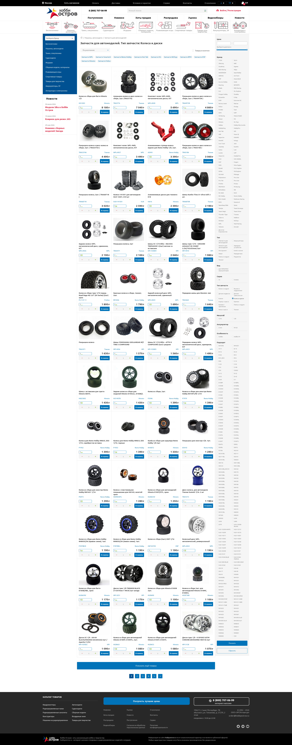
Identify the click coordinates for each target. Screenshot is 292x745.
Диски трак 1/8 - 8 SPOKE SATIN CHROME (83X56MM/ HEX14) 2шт (196, 638)
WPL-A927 (117, 152)
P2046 (150, 398)
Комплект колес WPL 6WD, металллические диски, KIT (159, 97)
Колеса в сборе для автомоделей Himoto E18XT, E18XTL (162, 638)
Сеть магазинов (71, 3)
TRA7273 (185, 497)
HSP (177, 546)
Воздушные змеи (79, 716)
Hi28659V (82, 595)
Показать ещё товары (146, 665)
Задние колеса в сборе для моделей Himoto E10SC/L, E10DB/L (128, 392)
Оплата (95, 3)
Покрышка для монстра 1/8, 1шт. (196, 440)
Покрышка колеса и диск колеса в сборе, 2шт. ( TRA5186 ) (196, 146)
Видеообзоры (215, 17)
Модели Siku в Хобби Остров (56, 108)
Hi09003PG (117, 497)
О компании (210, 3)
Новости (239, 17)
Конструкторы (48, 716)
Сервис (166, 3)
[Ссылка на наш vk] (243, 726)
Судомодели (108, 30)
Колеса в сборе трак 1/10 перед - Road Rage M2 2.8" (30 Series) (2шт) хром (93, 295)
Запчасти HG (156, 57)
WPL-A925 (186, 349)
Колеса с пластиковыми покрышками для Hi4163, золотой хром (127, 492)
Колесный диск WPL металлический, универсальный (196, 540)
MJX (142, 201)
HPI (177, 251)
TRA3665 (185, 300)
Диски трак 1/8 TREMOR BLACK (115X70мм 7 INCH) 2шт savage (126, 589)
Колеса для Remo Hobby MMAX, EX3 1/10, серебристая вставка (94, 441)
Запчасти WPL (87, 57)
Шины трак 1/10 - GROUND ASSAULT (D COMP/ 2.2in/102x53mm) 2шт (193, 246)
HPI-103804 (152, 251)
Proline (107, 300)
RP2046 (116, 300)
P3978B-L (116, 546)
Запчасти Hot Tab (141, 57)
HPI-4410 (185, 251)
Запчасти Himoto (88, 61)
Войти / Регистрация (230, 10)
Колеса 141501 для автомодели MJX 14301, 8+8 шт (126, 195)
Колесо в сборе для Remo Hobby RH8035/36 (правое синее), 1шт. (92, 540)
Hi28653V (151, 497)
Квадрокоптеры (49, 705)
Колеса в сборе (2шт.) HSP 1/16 (161, 539)
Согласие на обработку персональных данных (136, 726)
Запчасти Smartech (103, 57)
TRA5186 (185, 152)
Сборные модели (79, 712)
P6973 (81, 497)
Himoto (107, 103)
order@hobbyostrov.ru (239, 715)
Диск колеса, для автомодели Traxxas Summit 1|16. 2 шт (195, 491)
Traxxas (141, 103)
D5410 (184, 447)
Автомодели (77, 705)
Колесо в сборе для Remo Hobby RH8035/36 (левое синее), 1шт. (127, 540)
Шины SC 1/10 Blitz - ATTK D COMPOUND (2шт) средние (160, 343)
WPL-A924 (151, 300)
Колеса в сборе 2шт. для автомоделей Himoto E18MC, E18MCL (194, 590)
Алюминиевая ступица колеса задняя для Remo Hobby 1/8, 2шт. (162, 146)
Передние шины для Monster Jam (196, 293)
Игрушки (127, 30)
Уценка (192, 17)
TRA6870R (186, 201)
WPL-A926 (82, 251)
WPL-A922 (186, 546)
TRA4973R (186, 103)
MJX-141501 (118, 201)
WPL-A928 (151, 103)
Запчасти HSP (199, 57)
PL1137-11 (83, 300)
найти (205, 10)
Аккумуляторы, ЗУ (221, 30)
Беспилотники (52, 30)
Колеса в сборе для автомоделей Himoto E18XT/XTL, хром (162, 491)
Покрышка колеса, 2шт (123, 244)
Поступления (95, 17)
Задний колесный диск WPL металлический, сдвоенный (160, 294)
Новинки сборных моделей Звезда (55, 129)
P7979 (184, 398)
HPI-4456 (116, 349)
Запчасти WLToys (170, 57)
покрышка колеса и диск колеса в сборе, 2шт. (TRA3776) (127, 97)
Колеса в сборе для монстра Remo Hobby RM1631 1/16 (93, 491)
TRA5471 (116, 251)
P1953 (115, 447)
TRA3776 (116, 103)
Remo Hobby (174, 152)
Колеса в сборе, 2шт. (156, 391)
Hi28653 (151, 644)
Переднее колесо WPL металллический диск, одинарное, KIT (197, 344)
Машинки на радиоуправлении (55, 720)
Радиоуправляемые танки (53, 708)
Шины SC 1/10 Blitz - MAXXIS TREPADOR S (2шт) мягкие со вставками (160, 246)
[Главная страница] (81, 38)
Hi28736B (185, 595)
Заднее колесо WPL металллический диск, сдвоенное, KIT (93, 246)
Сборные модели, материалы (146, 31)
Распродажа (171, 17)
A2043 (150, 152)
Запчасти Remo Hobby (122, 57)
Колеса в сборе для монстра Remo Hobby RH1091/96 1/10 (196, 392)
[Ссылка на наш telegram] (238, 726)
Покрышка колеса (86, 342)
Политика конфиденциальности (159, 726)
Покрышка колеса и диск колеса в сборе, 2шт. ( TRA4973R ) (196, 97)
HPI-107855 (83, 644)
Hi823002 (82, 398)
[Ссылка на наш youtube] (247, 726)
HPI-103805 (152, 349)
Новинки (119, 17)
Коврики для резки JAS (57, 119)
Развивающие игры (164, 30)
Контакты (187, 3)
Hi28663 (116, 644)
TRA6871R (82, 201)
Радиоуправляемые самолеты (55, 712)
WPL (177, 103)
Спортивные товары (183, 30)
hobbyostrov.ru (170, 737)
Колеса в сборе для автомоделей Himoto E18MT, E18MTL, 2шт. (127, 638)
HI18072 (151, 447)
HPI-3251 (116, 595)
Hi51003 (82, 103)
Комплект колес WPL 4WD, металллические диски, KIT (125, 146)
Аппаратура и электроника (239, 31)
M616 (150, 201)
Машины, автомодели (71, 31)
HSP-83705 (152, 546)
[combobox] (60, 38)
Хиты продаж (143, 17)
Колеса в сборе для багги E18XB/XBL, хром (89, 589)
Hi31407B (117, 398)
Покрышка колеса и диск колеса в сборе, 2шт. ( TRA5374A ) (93, 146)
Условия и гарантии (142, 3)
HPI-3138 (185, 644)
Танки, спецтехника (89, 30)
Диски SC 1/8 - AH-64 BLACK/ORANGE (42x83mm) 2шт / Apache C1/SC (93, 639)
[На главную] (62, 13)
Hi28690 (151, 595)
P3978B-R (82, 546)
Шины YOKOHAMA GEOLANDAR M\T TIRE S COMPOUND (128, 343)
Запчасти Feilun (104, 61)
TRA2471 (82, 349)
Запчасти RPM (186, 57)
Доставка (116, 3)
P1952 (81, 447)
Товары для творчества (202, 31)
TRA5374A (82, 152)
